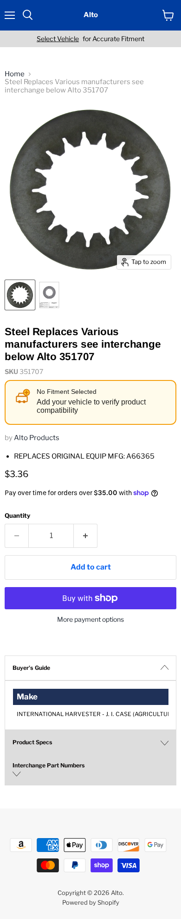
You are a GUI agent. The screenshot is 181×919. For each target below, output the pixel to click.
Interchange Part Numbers (49, 765)
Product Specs (32, 742)
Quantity (17, 515)
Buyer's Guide (31, 667)
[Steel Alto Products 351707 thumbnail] (20, 295)
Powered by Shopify (90, 902)
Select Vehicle (58, 39)
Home (15, 74)
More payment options (90, 619)
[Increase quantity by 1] (85, 536)
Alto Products (36, 438)
